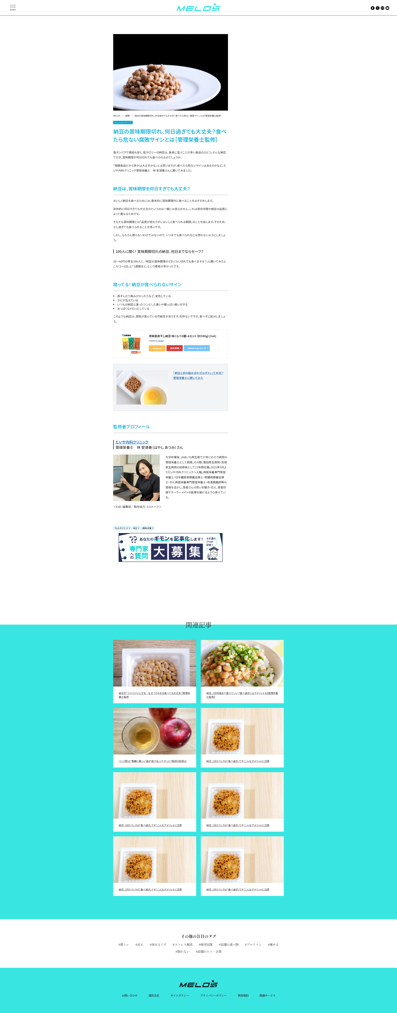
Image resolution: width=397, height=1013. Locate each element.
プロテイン (254, 944)
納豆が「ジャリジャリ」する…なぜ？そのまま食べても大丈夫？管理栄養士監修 (154, 695)
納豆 (135, 528)
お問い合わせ (130, 995)
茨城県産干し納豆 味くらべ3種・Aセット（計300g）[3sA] (182, 336)
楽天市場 (174, 348)
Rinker (161, 340)
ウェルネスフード (121, 528)
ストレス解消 (183, 944)
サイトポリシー (179, 995)
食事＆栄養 (146, 528)
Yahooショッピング (197, 348)
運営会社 (154, 995)
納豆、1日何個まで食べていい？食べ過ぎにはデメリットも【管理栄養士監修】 (242, 695)
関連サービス (268, 995)
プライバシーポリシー (213, 995)
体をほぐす (159, 944)
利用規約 (243, 995)
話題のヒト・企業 (209, 951)
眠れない (183, 951)
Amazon (157, 348)
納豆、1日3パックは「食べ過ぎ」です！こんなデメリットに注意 (237, 761)
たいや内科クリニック (132, 441)
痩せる (274, 944)
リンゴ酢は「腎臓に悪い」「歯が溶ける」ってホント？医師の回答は (153, 761)
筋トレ (124, 944)
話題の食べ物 (230, 944)
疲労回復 (206, 944)
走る (140, 944)
